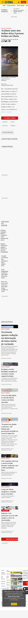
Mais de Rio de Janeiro (12, 539)
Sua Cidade (8, 571)
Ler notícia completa (9, 118)
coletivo (5, 125)
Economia (3, 588)
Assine (23, 2)
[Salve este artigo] (8, 41)
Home (4, 5)
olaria (12, 122)
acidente (5, 122)
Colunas (3, 586)
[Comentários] (10, 41)
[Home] (9, 3)
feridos (12, 125)
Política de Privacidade (14, 596)
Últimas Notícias (11, 5)
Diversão (3, 581)
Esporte (3, 583)
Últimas (4, 10)
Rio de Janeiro (20, 5)
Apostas (9, 574)
